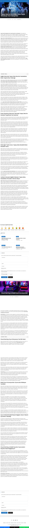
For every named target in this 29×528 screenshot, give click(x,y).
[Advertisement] (14, 26)
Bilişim (17, 236)
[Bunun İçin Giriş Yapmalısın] (8, 19)
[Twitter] (13, 520)
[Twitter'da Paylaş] (14, 527)
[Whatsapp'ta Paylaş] (24, 527)
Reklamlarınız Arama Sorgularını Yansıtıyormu (20, 248)
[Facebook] (11, 520)
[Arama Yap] (26, 1)
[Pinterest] (17, 520)
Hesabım (4, 522)
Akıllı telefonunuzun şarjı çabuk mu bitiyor (6, 239)
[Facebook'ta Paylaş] (5, 527)
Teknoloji (3, 236)
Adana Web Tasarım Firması (14, 525)
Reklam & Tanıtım (13, 522)
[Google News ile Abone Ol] (18, 19)
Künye (22, 522)
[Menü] (1, 1)
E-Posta (3, 266)
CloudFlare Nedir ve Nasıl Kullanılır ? (21, 239)
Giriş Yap (10, 277)
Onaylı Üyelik (8, 522)
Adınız (3, 263)
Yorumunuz (3, 257)
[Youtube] (15, 520)
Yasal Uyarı (19, 522)
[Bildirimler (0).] (27, 1)
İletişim (25, 522)
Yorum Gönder (4, 277)
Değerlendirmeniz (3, 268)
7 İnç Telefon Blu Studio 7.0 (7, 247)
